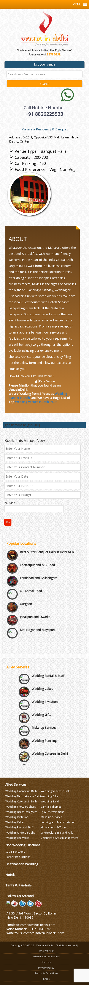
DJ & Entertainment (52, 812)
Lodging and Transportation (58, 822)
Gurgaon (26, 592)
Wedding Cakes (42, 684)
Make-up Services (44, 723)
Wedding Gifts (41, 710)
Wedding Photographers (20, 807)
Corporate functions (17, 857)
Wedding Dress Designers (21, 812)
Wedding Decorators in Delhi (23, 796)
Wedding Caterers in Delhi (50, 749)
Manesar (26, 631)
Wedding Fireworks (17, 838)
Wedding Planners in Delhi (21, 791)
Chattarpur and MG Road (37, 553)
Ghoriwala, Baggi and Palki (57, 832)
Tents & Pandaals (18, 885)
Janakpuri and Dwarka (35, 605)
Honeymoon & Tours (54, 827)
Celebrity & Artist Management (59, 838)
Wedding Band (50, 801)
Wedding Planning (44, 736)
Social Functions (15, 851)
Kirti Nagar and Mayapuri (37, 618)
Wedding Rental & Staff (48, 671)
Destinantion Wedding (21, 864)
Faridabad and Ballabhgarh (38, 566)
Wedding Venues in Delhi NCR (36, 402)
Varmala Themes (51, 807)
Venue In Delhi (44, 945)
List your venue (44, 64)
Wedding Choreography (20, 832)
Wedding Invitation (45, 697)
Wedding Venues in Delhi (56, 791)
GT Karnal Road (31, 579)
